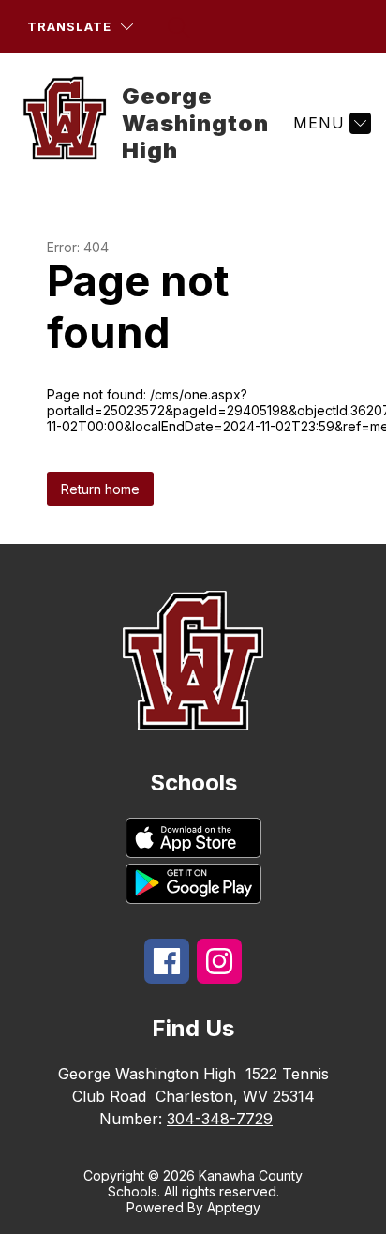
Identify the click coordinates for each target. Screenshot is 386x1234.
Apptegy (233, 1207)
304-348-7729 (220, 1118)
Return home (100, 489)
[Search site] (179, 27)
